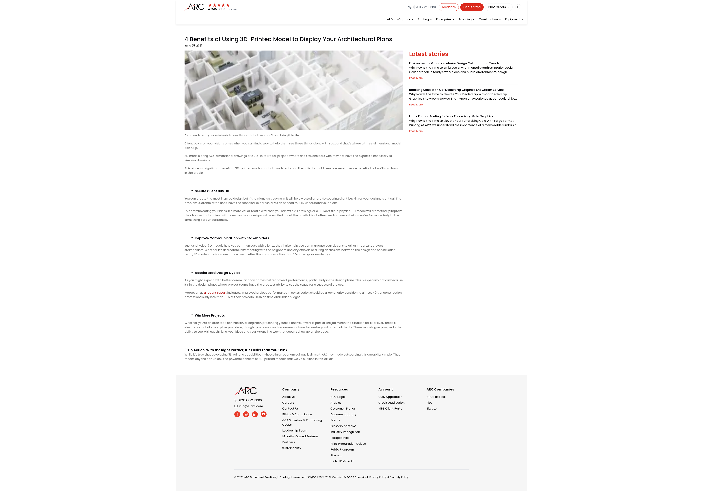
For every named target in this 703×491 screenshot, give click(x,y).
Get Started (472, 7)
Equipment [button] (513, 19)
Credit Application (391, 403)
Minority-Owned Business (300, 436)
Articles (335, 403)
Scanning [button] (465, 19)
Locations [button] (449, 7)
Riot (429, 403)
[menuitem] (400, 19)
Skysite (432, 408)
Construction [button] (488, 19)
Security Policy (399, 477)
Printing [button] (423, 19)
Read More (416, 78)
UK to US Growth (342, 461)
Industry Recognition (345, 432)
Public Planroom (342, 449)
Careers (288, 403)
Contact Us (290, 408)
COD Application (390, 397)
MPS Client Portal (390, 408)
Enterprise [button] (443, 19)
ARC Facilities (436, 397)
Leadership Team (294, 430)
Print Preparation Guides (348, 444)
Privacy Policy (378, 477)
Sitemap (336, 455)
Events (335, 420)
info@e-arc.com (251, 406)
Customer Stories (343, 408)
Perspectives (339, 438)
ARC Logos (337, 397)
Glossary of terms (343, 426)
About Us (288, 397)
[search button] (518, 7)
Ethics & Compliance (297, 414)
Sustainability (291, 448)
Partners (288, 442)
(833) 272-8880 (250, 400)
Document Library (343, 414)
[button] (237, 414)
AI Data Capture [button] (398, 19)
